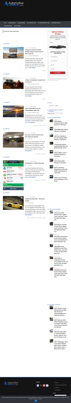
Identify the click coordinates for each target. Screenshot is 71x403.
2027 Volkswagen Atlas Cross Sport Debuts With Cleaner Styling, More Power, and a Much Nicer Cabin (61, 345)
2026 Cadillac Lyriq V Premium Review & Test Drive (60, 154)
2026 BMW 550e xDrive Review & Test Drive (61, 130)
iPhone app (37, 180)
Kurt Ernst (30, 138)
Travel (44, 125)
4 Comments (33, 196)
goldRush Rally (33, 217)
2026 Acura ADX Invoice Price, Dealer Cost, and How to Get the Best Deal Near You (60, 216)
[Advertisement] (46, 11)
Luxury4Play (39, 217)
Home (5, 22)
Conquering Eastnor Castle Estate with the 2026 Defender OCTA (61, 146)
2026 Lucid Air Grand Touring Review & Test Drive (61, 179)
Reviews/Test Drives (8, 25)
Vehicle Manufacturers (56, 22)
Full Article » (32, 68)
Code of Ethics (57, 389)
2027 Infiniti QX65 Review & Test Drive (60, 162)
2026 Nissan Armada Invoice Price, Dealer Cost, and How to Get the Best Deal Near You (60, 228)
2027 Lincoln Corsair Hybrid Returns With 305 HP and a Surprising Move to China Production (60, 311)
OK (36, 400)
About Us (56, 382)
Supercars (44, 153)
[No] (69, 399)
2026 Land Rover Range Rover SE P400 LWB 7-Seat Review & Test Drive (60, 170)
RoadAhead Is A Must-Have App (34, 163)
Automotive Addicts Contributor (34, 55)
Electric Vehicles (17, 25)
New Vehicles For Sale (31, 22)
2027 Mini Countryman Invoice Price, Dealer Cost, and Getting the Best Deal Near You (61, 238)
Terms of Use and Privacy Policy (61, 384)
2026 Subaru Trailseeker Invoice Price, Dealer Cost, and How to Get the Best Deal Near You (61, 261)
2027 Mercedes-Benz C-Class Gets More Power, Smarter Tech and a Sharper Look (60, 334)
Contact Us (57, 387)
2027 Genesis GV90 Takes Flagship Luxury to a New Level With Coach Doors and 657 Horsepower (61, 323)
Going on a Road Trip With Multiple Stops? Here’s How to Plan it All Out (34, 51)
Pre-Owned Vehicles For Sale (43, 22)
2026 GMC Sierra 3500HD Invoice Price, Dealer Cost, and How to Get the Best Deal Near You (60, 250)
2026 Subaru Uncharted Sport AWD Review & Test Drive (60, 123)
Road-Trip (44, 70)
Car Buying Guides (21, 22)
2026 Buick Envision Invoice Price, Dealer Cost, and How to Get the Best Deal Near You (60, 273)
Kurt (36, 153)
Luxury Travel (35, 125)
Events (29, 217)
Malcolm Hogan (31, 202)
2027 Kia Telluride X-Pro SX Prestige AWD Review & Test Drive (60, 137)
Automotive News (11, 22)
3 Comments (33, 132)
